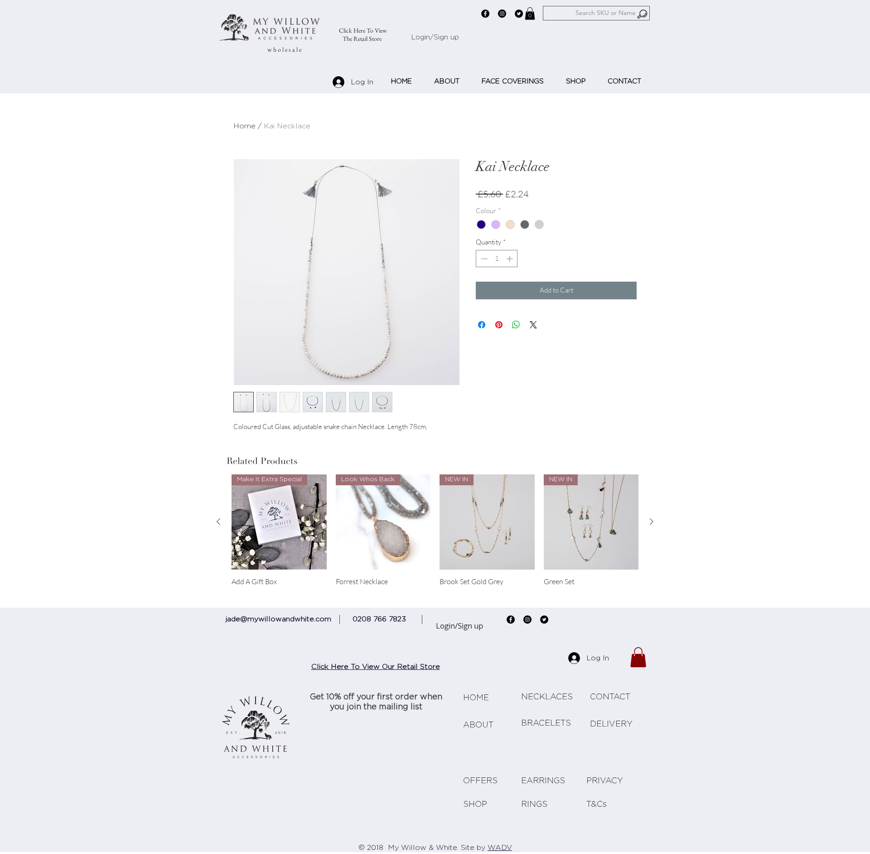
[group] (435, 534)
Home (244, 126)
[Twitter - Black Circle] (519, 14)
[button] (530, 13)
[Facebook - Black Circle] (485, 14)
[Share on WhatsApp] (516, 324)
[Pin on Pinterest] (498, 324)
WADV (500, 847)
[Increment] (510, 258)
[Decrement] (483, 258)
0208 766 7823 (379, 619)
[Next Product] (651, 521)
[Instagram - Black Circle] (502, 14)
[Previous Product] (218, 521)
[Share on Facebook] (481, 324)
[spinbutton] (496, 258)
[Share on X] (533, 324)
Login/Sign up (435, 37)
